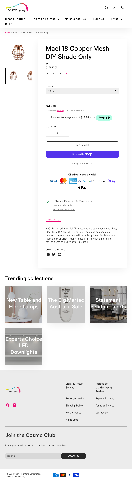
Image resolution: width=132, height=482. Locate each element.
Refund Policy (73, 412)
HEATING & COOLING (74, 19)
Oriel (65, 73)
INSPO (8, 24)
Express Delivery (105, 398)
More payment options (82, 163)
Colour (49, 86)
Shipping (60, 111)
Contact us (102, 412)
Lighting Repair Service (74, 385)
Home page (72, 419)
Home (7, 32)
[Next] (34, 52)
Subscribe (73, 456)
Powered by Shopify (15, 476)
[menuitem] (17, 19)
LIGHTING (98, 19)
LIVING (115, 19)
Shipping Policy (74, 405)
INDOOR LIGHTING (15, 19)
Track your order (75, 398)
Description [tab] (53, 219)
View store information (64, 209)
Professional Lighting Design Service (104, 387)
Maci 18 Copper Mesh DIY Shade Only (30, 32)
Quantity (52, 126)
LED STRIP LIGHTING (44, 19)
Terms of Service (105, 405)
